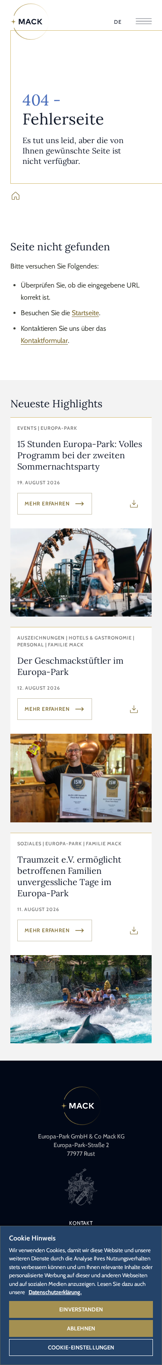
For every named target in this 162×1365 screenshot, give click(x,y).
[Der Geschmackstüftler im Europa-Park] (81, 724)
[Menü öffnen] (143, 22)
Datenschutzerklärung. (55, 1291)
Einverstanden (81, 1309)
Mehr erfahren (47, 503)
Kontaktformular (44, 340)
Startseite (85, 313)
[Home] (29, 21)
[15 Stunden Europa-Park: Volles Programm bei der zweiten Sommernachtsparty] (81, 517)
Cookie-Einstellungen (81, 1347)
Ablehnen (81, 1328)
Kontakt (81, 1223)
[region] (81, 1295)
